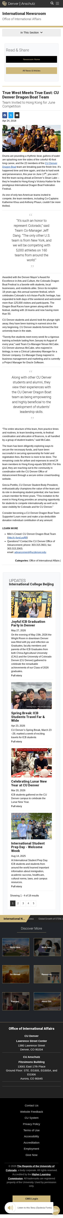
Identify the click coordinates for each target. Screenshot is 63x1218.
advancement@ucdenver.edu (30, 552)
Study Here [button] (15, 947)
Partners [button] (15, 1001)
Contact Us (31, 1105)
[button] (55, 1210)
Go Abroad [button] (15, 974)
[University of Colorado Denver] (11, 3)
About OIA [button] (46, 1001)
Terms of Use (31, 1130)
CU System (32, 1117)
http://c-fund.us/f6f (17, 537)
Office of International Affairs (21, 19)
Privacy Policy (31, 1124)
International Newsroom (24, 13)
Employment (31, 1148)
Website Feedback (31, 1111)
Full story (16, 675)
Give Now (31, 1155)
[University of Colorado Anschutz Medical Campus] (27, 3)
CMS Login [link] (31, 1198)
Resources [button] (47, 974)
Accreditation (31, 1142)
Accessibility (31, 1136)
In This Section (29, 32)
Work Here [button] (46, 947)
